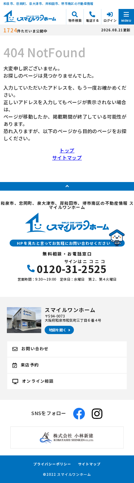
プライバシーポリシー (52, 464)
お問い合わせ (34, 348)
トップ (66, 150)
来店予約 (30, 365)
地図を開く (58, 329)
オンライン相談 (38, 381)
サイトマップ (67, 157)
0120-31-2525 (72, 266)
